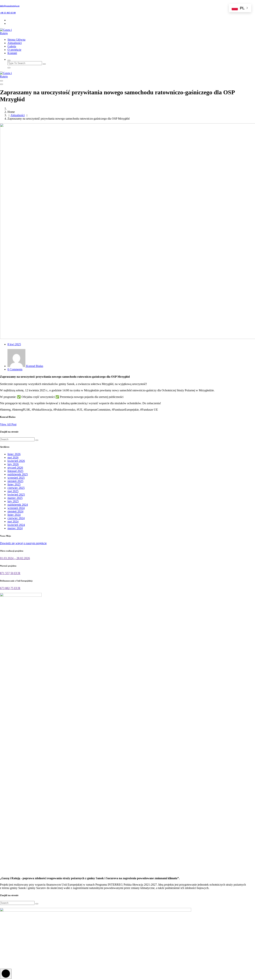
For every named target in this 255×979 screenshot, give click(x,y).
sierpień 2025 (15, 481)
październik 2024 (17, 504)
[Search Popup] (8, 60)
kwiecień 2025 (16, 494)
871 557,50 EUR (10, 573)
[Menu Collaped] (1, 80)
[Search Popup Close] (8, 67)
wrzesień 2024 (16, 508)
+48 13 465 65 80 (8, 13)
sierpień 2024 (15, 511)
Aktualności (14, 43)
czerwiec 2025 (16, 487)
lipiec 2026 (14, 454)
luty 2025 (13, 501)
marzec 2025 (15, 498)
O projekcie (14, 49)
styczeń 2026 (15, 467)
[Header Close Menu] (1, 84)
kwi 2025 (14, 344)
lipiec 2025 (14, 484)
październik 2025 (17, 474)
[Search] (36, 440)
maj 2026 (12, 457)
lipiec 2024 (14, 514)
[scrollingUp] (6, 974)
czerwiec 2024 (16, 518)
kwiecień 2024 (16, 524)
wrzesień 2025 (16, 477)
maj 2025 (12, 491)
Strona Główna (16, 39)
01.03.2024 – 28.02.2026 (15, 558)
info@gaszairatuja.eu (9, 6)
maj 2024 (12, 521)
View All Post (8, 424)
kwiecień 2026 (16, 460)
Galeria (11, 46)
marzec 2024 (15, 528)
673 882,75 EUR (10, 588)
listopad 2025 (15, 471)
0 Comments (14, 369)
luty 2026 (13, 464)
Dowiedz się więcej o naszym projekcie (23, 543)
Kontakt (12, 53)
